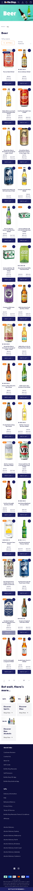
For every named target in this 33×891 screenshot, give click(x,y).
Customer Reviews (9, 752)
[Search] (19, 2)
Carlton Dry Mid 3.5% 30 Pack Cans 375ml (8, 190)
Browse (3, 26)
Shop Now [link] (7, 713)
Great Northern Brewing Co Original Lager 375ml (8, 348)
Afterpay (6, 818)
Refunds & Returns (9, 802)
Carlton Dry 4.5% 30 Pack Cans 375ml (24, 582)
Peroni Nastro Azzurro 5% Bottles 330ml (9, 230)
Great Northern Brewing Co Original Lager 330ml (8, 152)
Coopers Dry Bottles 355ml (24, 190)
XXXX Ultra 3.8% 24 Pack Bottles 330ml (24, 347)
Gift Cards (7, 765)
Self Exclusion (8, 773)
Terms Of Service (9, 810)
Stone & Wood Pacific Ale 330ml (8, 386)
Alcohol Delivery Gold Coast (13, 848)
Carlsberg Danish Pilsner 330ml (24, 543)
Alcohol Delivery (9, 827)
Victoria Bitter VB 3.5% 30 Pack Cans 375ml (8, 269)
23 (24, 680)
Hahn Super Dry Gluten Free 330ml (24, 386)
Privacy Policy (8, 806)
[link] (16, 13)
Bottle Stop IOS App (10, 777)
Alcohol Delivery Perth (11, 839)
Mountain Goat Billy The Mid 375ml (24, 268)
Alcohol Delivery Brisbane (12, 844)
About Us (6, 760)
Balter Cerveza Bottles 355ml (24, 425)
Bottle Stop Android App (11, 781)
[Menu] (2, 2)
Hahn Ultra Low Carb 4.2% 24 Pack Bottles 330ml (8, 112)
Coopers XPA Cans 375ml (8, 308)
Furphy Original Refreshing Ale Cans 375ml (8, 622)
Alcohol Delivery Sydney (11, 831)
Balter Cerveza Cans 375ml (8, 543)
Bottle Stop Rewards (10, 769)
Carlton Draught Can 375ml (24, 111)
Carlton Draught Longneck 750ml (8, 661)
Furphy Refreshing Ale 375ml (9, 425)
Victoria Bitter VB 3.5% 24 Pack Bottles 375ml (24, 230)
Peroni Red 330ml (8, 71)
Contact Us (7, 756)
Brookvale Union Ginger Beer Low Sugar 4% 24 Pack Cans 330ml (8, 583)
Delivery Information (10, 794)
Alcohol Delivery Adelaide (12, 852)
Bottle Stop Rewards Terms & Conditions (16, 814)
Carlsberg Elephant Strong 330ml (24, 504)
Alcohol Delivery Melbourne (12, 835)
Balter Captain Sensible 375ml (8, 464)
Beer (8, 26)
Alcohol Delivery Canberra (12, 856)
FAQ (5, 798)
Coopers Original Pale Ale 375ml (24, 621)
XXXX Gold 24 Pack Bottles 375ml (24, 308)
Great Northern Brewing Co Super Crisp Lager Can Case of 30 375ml (24, 152)
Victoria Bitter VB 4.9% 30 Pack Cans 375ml (24, 465)
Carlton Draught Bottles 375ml (8, 504)
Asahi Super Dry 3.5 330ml (24, 661)
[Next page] (29, 680)
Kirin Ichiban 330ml (24, 71)
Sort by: (20, 42)
